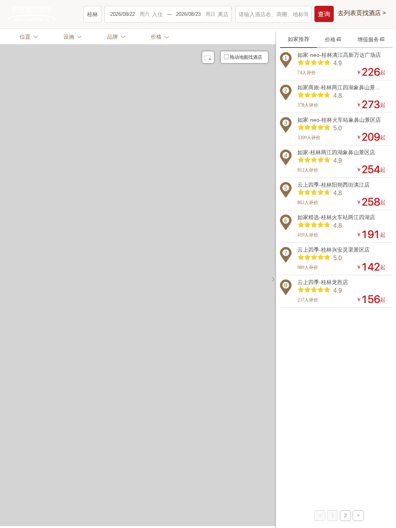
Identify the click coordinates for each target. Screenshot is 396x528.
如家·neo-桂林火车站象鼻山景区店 (339, 120)
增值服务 (371, 39)
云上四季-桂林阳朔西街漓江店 (333, 184)
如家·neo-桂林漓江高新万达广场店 (339, 55)
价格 (333, 39)
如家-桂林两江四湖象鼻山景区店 (336, 152)
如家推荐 (298, 39)
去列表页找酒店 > (362, 13)
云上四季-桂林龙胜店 (322, 282)
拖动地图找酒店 (246, 57)
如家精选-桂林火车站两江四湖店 (336, 217)
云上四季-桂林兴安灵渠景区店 (333, 249)
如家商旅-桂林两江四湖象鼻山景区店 (341, 87)
